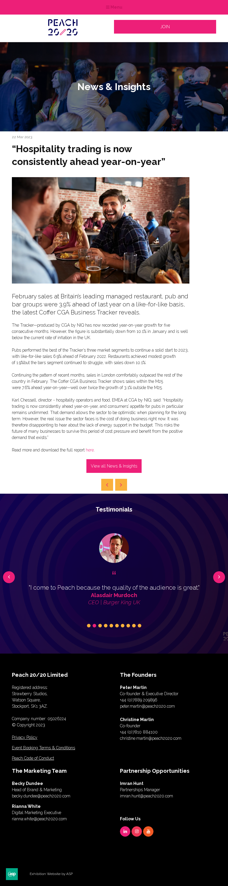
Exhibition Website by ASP (51, 874)
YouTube (148, 831)
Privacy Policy (24, 737)
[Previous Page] (107, 485)
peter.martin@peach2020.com (147, 706)
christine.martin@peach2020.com (150, 738)
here (90, 450)
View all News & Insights (114, 466)
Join (165, 26)
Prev (9, 577)
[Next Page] (121, 485)
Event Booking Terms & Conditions (43, 747)
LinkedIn (125, 831)
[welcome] (63, 33)
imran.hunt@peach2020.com (146, 796)
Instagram (137, 831)
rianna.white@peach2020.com (39, 818)
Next (219, 577)
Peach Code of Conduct (33, 758)
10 (139, 625)
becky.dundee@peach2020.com (41, 796)
